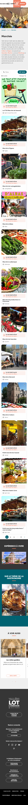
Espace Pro (15, 791)
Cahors (4, 51)
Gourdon (4, 53)
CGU (24, 795)
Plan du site (7, 791)
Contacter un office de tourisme (14, 714)
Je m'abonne (14, 735)
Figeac (9, 51)
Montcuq (21, 53)
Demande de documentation (14, 775)
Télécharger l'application (14, 764)
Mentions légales (17, 795)
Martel (10, 53)
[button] (4, 4)
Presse (22, 791)
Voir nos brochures (14, 780)
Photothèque (6, 795)
